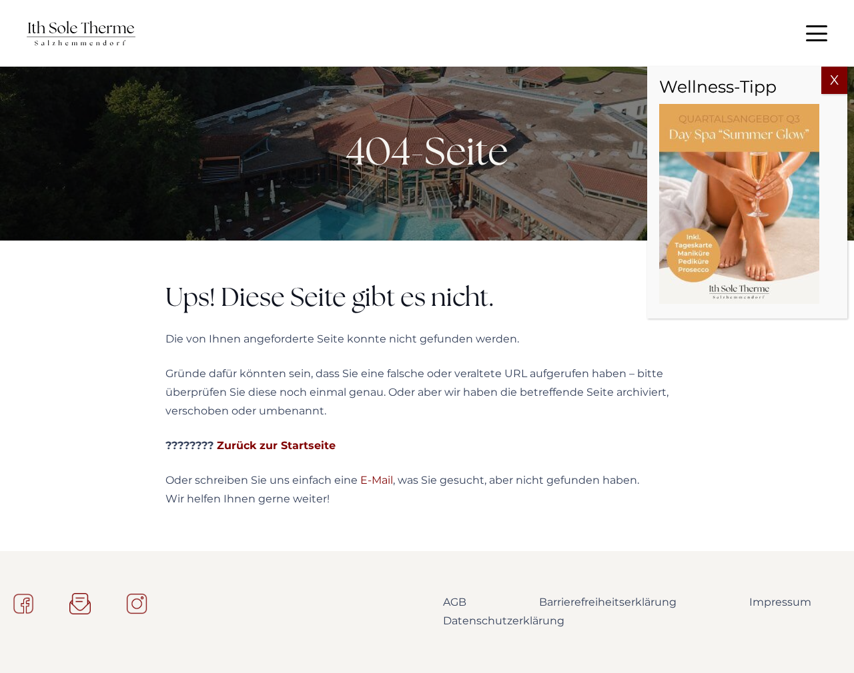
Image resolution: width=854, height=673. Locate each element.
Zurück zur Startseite (276, 445)
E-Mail (376, 480)
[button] (816, 33)
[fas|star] (23, 603)
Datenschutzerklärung (503, 620)
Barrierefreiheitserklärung (608, 602)
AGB (454, 602)
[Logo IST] (81, 33)
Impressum (780, 602)
